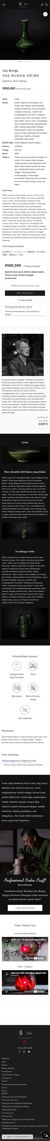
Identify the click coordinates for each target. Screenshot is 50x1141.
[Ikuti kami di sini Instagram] (24, 1051)
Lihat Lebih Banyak (25, 908)
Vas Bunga (10, 70)
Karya (4, 1062)
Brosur (4, 1091)
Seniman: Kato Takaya (14, 81)
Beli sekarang (25, 293)
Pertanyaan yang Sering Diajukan (14, 1084)
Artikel (4, 1081)
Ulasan (4, 1088)
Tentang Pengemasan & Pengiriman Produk (19, 761)
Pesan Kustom (7, 1071)
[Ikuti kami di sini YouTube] (29, 1051)
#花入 (21, 255)
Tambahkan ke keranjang (25, 286)
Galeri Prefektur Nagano (11, 1075)
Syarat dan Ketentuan (10, 1100)
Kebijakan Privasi (8, 1123)
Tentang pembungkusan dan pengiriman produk (22, 312)
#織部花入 (13, 255)
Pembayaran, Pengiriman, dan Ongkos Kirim (18, 1119)
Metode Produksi (8, 1068)
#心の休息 (41, 252)
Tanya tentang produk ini (13, 246)
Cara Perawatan (7, 1113)
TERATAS (5, 1058)
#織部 (4, 255)
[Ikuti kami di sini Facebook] (19, 1051)
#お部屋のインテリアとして (13, 252)
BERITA (5, 1093)
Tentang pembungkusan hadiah (18, 307)
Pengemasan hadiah (9, 1110)
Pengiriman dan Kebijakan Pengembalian (17, 1103)
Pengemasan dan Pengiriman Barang (15, 1106)
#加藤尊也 (31, 252)
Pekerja (4, 1065)
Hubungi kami (7, 1116)
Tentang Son (6, 1078)
